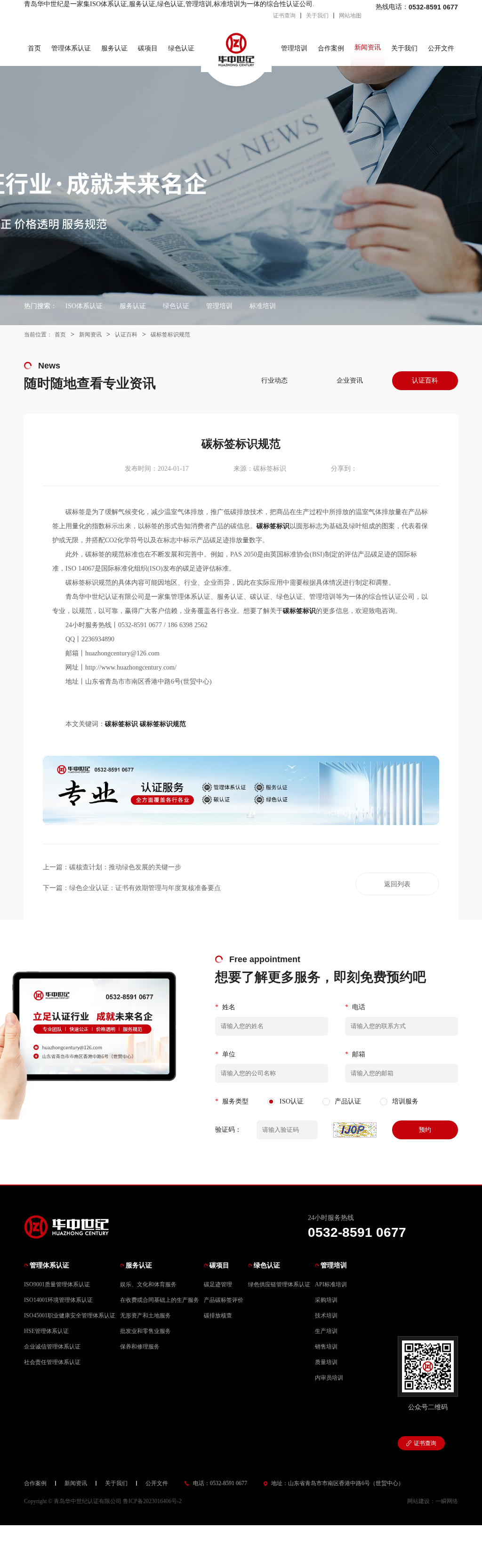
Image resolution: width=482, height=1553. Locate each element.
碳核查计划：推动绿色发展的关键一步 (125, 867)
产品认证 (348, 1101)
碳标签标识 (121, 723)
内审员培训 (329, 1377)
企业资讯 (350, 380)
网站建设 (418, 1501)
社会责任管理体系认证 (52, 1362)
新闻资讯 (367, 47)
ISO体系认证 (84, 306)
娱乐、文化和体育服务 (148, 1284)
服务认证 (114, 48)
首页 (34, 48)
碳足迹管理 (218, 1284)
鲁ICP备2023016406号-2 (152, 1501)
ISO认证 (292, 1101)
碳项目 (148, 48)
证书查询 (284, 15)
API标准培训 (331, 1284)
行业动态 (274, 380)
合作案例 (331, 48)
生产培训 (326, 1331)
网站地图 (350, 15)
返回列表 (397, 884)
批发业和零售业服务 (145, 1331)
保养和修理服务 (140, 1346)
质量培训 (326, 1362)
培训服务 (405, 1101)
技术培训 (326, 1315)
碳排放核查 (218, 1315)
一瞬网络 (446, 1501)
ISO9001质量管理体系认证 (57, 1284)
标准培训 (262, 306)
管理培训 (294, 48)
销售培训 (326, 1346)
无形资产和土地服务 (145, 1315)
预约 (425, 1129)
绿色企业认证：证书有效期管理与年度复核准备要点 (145, 887)
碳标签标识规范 (170, 334)
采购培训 (326, 1300)
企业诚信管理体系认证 (52, 1346)
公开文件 (441, 48)
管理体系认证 (71, 48)
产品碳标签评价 (223, 1300)
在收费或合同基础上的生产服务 (159, 1300)
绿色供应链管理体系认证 (279, 1284)
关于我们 (317, 15)
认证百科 (126, 334)
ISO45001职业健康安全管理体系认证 (69, 1315)
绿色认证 (181, 48)
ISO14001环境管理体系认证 (58, 1300)
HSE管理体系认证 (46, 1331)
